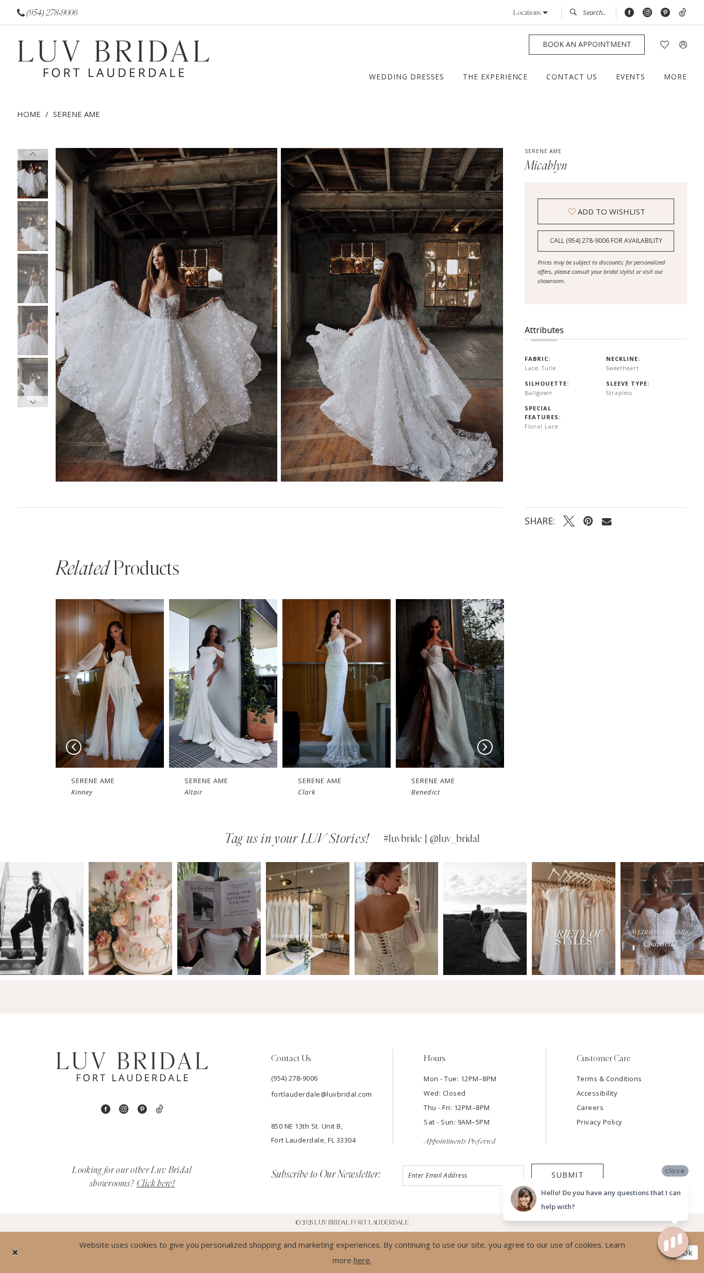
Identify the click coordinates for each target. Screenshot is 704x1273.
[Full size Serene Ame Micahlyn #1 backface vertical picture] (392, 315)
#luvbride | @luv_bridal (431, 839)
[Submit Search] (576, 12)
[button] (530, 12)
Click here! (156, 1183)
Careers (590, 1107)
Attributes (544, 330)
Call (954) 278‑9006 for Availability (606, 240)
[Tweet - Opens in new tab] (569, 520)
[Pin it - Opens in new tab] (588, 520)
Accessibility (597, 1093)
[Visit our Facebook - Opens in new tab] (629, 12)
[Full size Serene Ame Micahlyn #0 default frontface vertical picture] (166, 315)
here (362, 1260)
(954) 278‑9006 (294, 1078)
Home (29, 114)
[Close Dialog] (15, 1253)
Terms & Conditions (609, 1078)
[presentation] (110, 683)
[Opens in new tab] (41, 918)
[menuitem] (47, 12)
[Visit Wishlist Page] (664, 44)
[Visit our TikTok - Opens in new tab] (682, 12)
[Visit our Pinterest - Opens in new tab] (665, 12)
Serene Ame (76, 114)
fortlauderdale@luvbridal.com (321, 1094)
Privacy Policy (600, 1122)
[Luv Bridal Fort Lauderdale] (113, 60)
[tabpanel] (164, 315)
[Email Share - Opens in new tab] (606, 521)
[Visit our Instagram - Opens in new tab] (647, 12)
